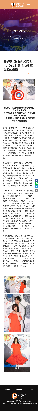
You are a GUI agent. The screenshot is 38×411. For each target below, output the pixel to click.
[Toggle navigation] (28, 4)
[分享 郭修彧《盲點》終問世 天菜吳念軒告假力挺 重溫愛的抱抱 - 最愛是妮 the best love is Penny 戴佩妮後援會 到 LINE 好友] (36, 183)
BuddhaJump (21, 389)
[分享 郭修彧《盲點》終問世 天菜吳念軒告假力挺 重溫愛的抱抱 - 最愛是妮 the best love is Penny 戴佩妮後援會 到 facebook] (36, 180)
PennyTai (8, 389)
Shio (31, 389)
